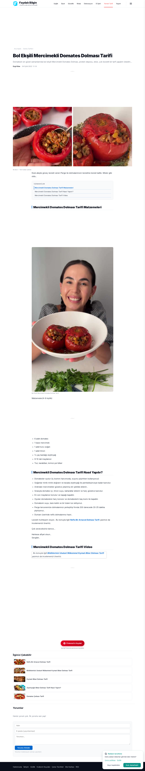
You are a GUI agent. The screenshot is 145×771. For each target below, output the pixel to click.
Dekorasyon (88, 4)
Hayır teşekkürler (113, 765)
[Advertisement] (72, 25)
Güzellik (71, 4)
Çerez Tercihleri (58, 767)
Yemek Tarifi (108, 4)
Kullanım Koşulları (43, 767)
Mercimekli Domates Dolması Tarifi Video (51, 195)
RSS (77, 767)
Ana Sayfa (17, 49)
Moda (79, 4)
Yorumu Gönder (23, 748)
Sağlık (56, 4)
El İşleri (98, 4)
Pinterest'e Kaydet (74, 643)
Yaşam (118, 4)
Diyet (63, 4)
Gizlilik (32, 767)
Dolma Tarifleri (28, 49)
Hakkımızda (17, 767)
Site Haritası (69, 767)
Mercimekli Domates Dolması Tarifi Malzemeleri (54, 188)
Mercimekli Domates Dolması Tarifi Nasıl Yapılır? (54, 192)
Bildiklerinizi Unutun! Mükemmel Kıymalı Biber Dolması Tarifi (75, 553)
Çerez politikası (110, 760)
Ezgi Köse (16, 66)
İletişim (26, 767)
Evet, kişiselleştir (132, 765)
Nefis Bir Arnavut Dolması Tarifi (85, 520)
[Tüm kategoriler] (131, 3)
